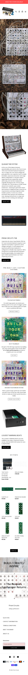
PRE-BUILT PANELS (14, 311)
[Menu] (25, 11)
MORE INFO (6, 201)
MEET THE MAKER (8, 629)
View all (14, 550)
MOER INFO (6, 447)
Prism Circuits (16, 670)
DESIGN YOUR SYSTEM (14, 399)
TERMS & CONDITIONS (9, 625)
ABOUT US (6, 634)
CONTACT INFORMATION (10, 621)
